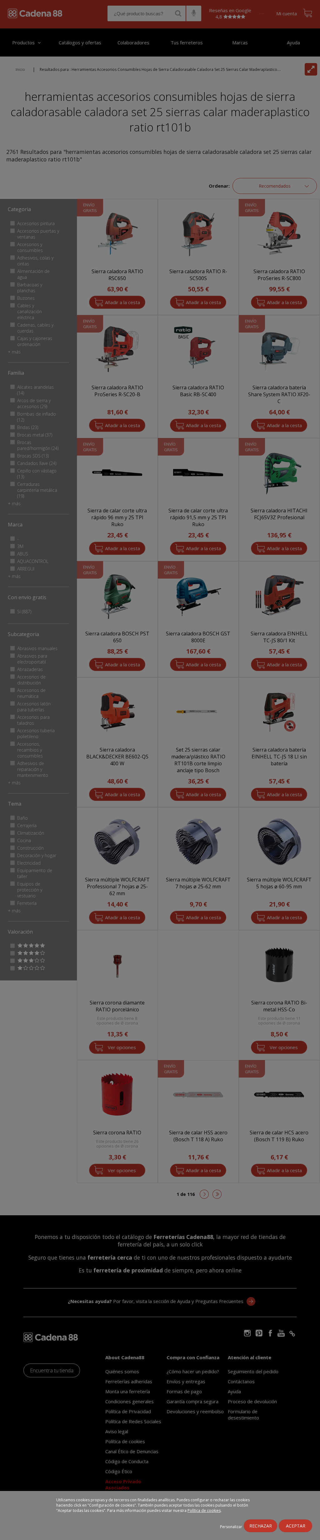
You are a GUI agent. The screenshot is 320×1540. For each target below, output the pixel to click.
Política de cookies (204, 1510)
